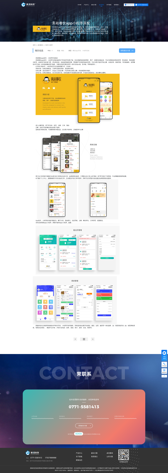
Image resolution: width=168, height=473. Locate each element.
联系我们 (116, 4)
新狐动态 (79, 460)
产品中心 (86, 4)
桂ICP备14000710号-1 (87, 470)
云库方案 (110, 456)
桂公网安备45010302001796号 (104, 470)
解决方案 (93, 4)
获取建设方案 (125, 50)
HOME (79, 4)
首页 (34, 45)
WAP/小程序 (49, 45)
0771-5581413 (84, 407)
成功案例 (101, 4)
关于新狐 (108, 4)
